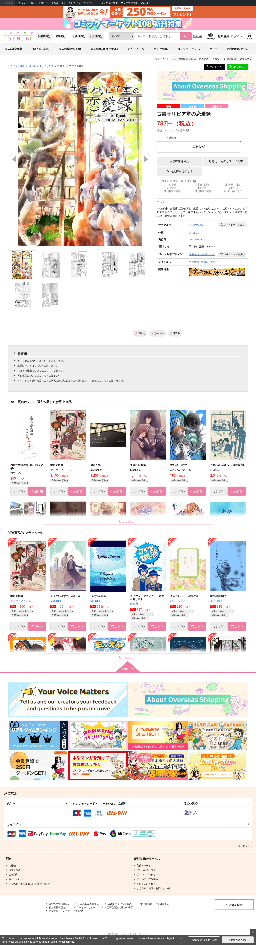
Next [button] (146, 159)
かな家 (134, 603)
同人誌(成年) (41, 49)
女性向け (97, 36)
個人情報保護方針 (58, 907)
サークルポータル (56, 3)
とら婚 (40, 3)
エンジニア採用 (129, 3)
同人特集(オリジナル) (104, 49)
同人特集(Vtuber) (70, 49)
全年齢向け (44, 36)
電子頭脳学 (216, 600)
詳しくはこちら (244, 845)
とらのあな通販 (16, 66)
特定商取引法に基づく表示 (118, 907)
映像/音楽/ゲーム (238, 49)
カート (39, 626)
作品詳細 (37, 491)
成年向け (60, 36)
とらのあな (7, 3)
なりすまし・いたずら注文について (68, 910)
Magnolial (55, 600)
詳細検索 (197, 36)
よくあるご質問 (109, 3)
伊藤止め (204, 58)
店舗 (31, 3)
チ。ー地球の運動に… (184, 58)
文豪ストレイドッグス (22, 611)
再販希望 (198, 146)
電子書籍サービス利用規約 (154, 904)
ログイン (236, 36)
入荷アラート (234, 224)
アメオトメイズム (20, 600)
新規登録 (223, 36)
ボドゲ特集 (161, 49)
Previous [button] (14, 159)
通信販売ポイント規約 (120, 904)
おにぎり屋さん (179, 600)
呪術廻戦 (232, 58)
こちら (45, 360)
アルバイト (147, 3)
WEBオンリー (90, 3)
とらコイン (75, 3)
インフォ (21, 3)
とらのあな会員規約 (88, 904)
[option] (80, 159)
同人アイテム (135, 49)
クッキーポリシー (86, 907)
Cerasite (95, 600)
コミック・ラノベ (188, 49)
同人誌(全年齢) (14, 49)
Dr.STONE (245, 58)
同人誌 (32, 66)
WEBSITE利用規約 (59, 904)
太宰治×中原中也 (19, 483)
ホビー (213, 49)
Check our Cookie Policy (204, 939)
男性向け (80, 36)
